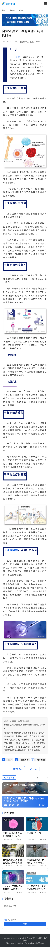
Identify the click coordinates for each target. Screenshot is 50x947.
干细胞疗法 (24, 42)
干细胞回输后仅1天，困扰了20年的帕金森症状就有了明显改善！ (36, 861)
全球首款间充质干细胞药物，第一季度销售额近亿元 (12, 861)
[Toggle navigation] (46, 3)
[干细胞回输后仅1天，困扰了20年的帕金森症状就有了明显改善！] (37, 850)
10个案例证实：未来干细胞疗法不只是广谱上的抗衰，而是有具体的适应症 (36, 888)
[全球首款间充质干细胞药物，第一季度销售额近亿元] (13, 850)
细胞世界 (25, 938)
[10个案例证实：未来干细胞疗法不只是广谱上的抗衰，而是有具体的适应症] (37, 877)
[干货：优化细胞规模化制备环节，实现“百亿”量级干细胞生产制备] (13, 824)
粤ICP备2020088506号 (15, 943)
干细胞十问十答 (34, 833)
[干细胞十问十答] (37, 824)
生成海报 (10, 777)
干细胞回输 (11, 550)
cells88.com (39, 943)
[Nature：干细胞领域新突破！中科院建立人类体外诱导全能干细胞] (13, 877)
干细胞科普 (40, 760)
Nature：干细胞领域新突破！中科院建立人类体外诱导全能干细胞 (12, 888)
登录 (6, 920)
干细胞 (17, 57)
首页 (3, 10)
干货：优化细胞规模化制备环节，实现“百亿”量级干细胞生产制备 (12, 834)
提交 (25, 924)
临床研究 (7, 820)
